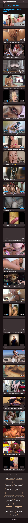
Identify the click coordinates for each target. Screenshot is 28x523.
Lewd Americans (9, 478)
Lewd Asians (9, 482)
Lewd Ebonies (18, 493)
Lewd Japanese (9, 504)
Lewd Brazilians (18, 482)
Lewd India (9, 500)
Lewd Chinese (9, 489)
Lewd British (8, 485)
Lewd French (19, 496)
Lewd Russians (9, 511)
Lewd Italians (18, 500)
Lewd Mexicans (18, 507)
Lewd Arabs (19, 478)
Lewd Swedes (19, 511)
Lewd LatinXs (9, 507)
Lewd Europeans (9, 496)
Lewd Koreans (19, 504)
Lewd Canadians (18, 485)
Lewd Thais (14, 515)
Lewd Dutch (9, 493)
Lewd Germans (11, 2)
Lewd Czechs (19, 489)
